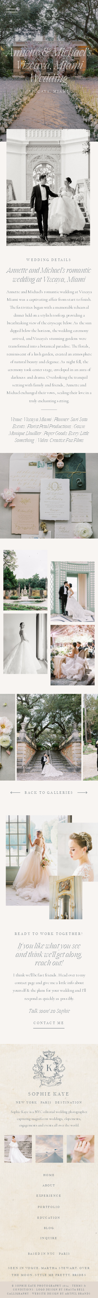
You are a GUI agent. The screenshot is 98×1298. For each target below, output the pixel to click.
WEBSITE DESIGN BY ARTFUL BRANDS (61, 1293)
